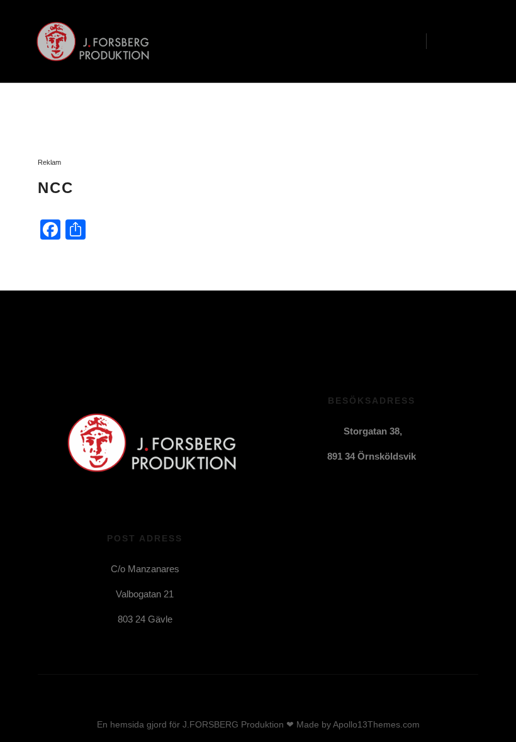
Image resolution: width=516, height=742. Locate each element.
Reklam (49, 162)
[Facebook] (343, 547)
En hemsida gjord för (138, 724)
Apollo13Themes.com (376, 724)
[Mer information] (447, 41)
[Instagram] (381, 547)
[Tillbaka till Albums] (66, 123)
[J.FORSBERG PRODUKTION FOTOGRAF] (88, 41)
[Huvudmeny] (470, 41)
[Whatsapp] (400, 547)
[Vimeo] (362, 547)
